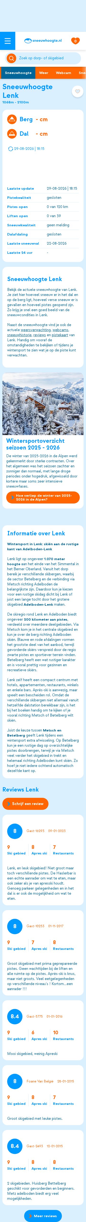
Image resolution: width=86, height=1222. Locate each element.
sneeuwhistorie (19, 335)
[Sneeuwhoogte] (43, 40)
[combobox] (49, 58)
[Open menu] (7, 41)
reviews (39, 335)
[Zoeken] (49, 58)
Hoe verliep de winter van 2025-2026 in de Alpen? (44, 497)
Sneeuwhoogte (18, 72)
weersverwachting (36, 330)
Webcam (63, 72)
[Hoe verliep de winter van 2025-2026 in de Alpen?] (43, 403)
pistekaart (60, 335)
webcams (60, 330)
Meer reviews (45, 1216)
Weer (43, 72)
